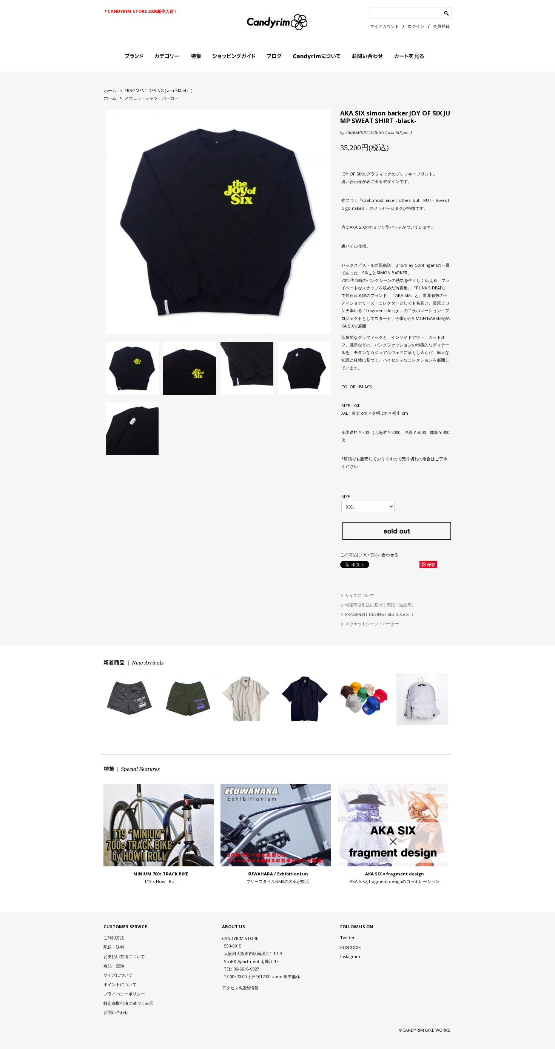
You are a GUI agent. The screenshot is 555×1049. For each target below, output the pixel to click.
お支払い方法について (124, 956)
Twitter (347, 937)
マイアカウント (384, 26)
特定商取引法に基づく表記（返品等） (380, 605)
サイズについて (359, 595)
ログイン (416, 26)
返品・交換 (113, 965)
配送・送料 (113, 947)
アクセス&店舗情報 (240, 988)
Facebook (350, 947)
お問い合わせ (115, 1012)
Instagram (350, 956)
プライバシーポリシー (124, 994)
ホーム (110, 90)
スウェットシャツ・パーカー (152, 98)
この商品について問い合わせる (369, 554)
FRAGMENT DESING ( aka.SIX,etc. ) (158, 90)
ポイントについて (120, 984)
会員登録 (441, 26)
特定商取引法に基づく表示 (128, 1003)
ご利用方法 (113, 937)
